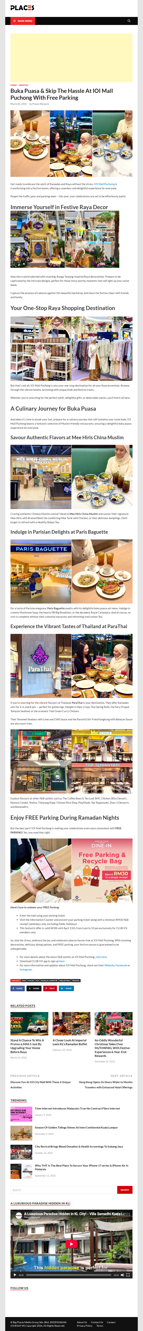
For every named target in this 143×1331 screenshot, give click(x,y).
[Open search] (129, 21)
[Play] (15, 1275)
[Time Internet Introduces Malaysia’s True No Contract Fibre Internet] (21, 1109)
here (62, 961)
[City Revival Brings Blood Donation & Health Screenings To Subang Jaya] (21, 1147)
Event (13, 85)
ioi (37, 980)
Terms (99, 1325)
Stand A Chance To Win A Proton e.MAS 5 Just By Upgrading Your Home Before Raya (27, 1046)
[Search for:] (71, 1190)
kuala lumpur (49, 980)
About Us (82, 1322)
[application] (71, 1244)
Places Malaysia (40, 103)
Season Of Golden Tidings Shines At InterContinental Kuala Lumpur (76, 1127)
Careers (111, 1322)
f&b (24, 980)
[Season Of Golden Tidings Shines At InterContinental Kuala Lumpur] (21, 1128)
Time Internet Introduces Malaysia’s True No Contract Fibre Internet (77, 1108)
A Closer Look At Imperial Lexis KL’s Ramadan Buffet (70, 1042)
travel (76, 980)
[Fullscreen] (128, 1275)
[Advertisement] (71, 57)
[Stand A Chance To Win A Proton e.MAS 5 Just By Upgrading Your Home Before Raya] (29, 1025)
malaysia (64, 980)
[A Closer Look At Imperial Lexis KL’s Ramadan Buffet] (72, 1025)
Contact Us (97, 1322)
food (31, 980)
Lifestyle (23, 85)
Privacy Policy (84, 1325)
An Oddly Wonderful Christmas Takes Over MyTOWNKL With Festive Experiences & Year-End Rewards (112, 1047)
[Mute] (122, 1275)
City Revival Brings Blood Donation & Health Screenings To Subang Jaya (79, 1146)
